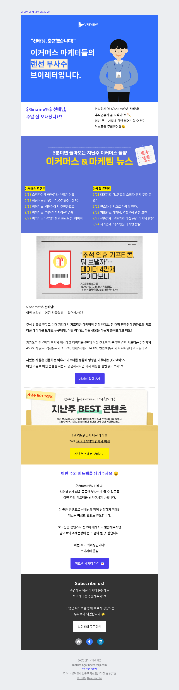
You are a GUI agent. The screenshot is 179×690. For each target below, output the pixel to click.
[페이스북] (89, 641)
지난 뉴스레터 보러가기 (89, 453)
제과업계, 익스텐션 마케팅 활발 (120, 224)
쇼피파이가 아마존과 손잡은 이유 (53, 194)
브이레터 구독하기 (89, 626)
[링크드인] (100, 641)
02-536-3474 (89, 669)
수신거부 (81, 678)
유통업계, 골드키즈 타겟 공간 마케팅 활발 (127, 218)
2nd (72, 441)
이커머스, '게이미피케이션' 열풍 (52, 212)
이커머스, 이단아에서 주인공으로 (53, 206)
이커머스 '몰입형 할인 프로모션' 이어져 (57, 218)
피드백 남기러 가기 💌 (89, 563)
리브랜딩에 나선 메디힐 (92, 435)
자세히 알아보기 (89, 378)
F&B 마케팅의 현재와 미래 (93, 441)
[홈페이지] (78, 641)
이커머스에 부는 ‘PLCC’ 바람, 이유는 (56, 200)
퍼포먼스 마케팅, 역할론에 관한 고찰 (123, 212)
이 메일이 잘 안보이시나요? (35, 12)
